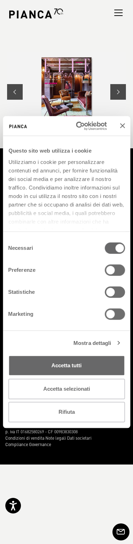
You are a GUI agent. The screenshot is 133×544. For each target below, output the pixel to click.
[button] (15, 92)
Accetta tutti (66, 365)
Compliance (16, 444)
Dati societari (79, 438)
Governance (40, 444)
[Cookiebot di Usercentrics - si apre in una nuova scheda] (79, 126)
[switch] (115, 270)
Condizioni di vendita (24, 438)
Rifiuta (67, 412)
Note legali (55, 438)
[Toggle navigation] (118, 12)
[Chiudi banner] (122, 125)
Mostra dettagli (92, 343)
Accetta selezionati (66, 389)
